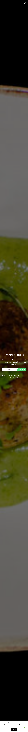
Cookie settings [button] (21, 727)
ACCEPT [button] (14, 729)
